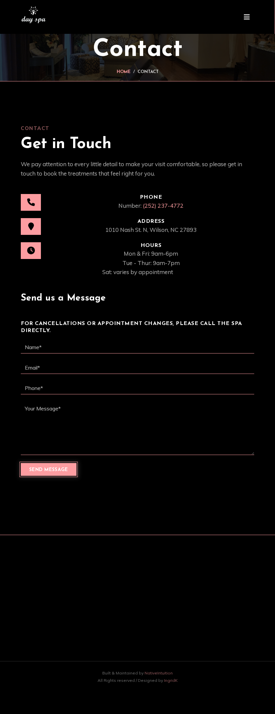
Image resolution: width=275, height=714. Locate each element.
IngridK (171, 680)
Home (123, 72)
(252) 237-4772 (163, 205)
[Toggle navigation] (247, 17)
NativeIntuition (159, 672)
